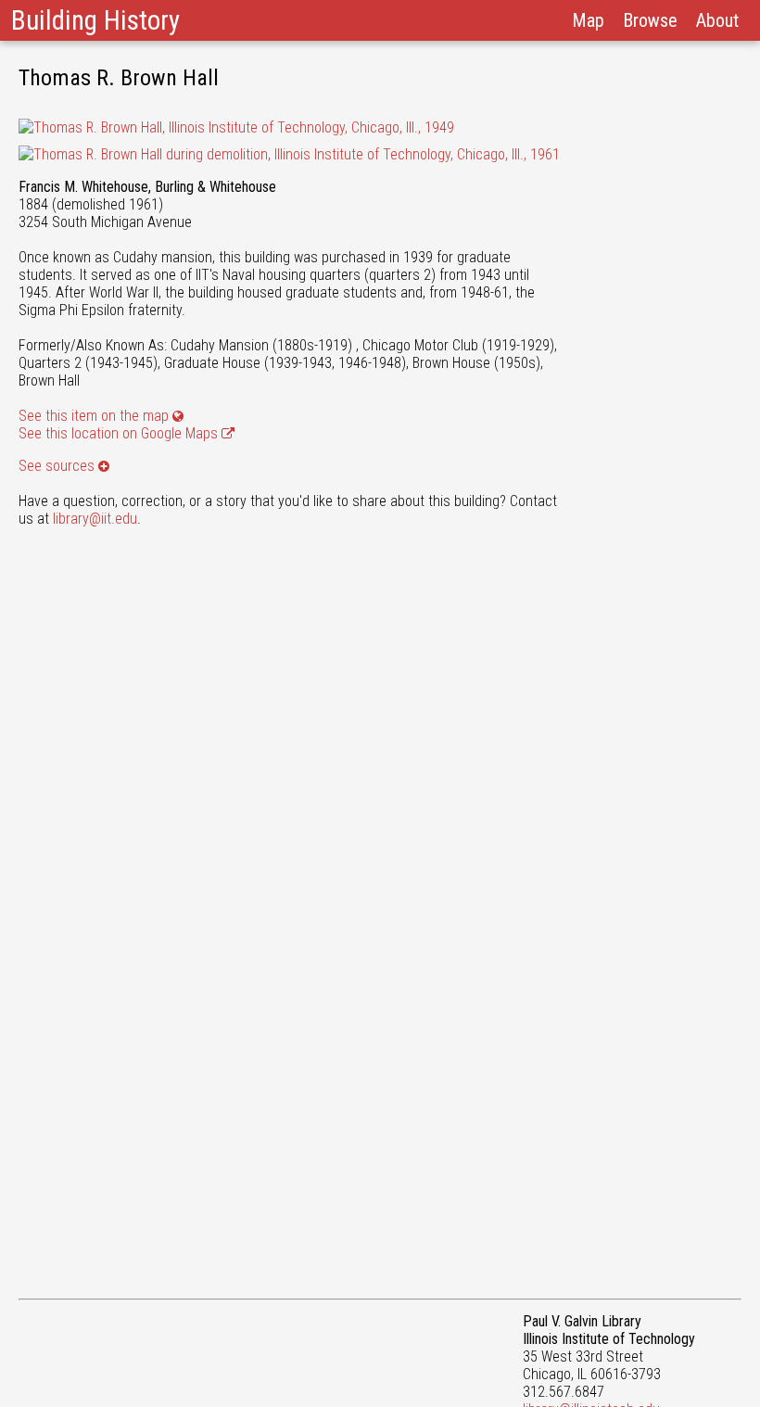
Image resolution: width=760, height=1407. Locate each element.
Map (588, 20)
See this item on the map (94, 416)
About (717, 20)
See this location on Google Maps (120, 433)
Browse (650, 20)
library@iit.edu (95, 518)
